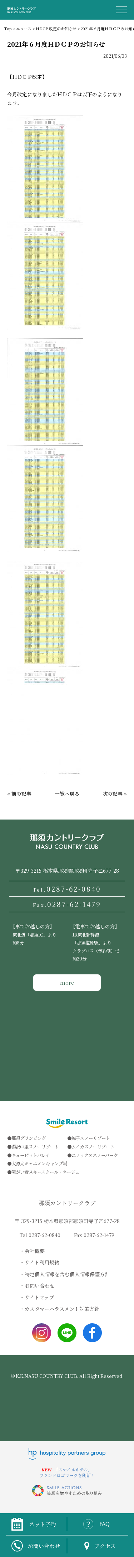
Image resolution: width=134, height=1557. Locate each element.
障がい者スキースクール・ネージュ (45, 1172)
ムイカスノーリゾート (92, 1146)
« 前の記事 (19, 793)
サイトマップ (39, 1297)
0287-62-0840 (67, 888)
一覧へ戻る (67, 793)
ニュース (23, 28)
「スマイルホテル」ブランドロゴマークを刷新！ (67, 1472)
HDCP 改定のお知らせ (56, 28)
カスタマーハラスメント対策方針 (62, 1308)
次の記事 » (115, 793)
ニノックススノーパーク (94, 1155)
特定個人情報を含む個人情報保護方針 (67, 1274)
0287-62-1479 (67, 904)
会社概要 (35, 1250)
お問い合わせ (40, 1285)
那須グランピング (28, 1138)
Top (8, 28)
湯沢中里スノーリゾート (35, 1146)
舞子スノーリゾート (90, 1138)
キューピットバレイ (30, 1155)
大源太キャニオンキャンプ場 (39, 1163)
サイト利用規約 (42, 1262)
